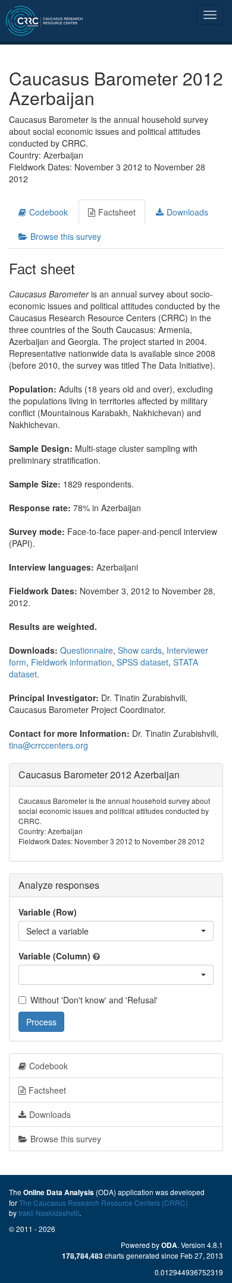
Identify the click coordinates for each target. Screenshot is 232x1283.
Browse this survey (65, 236)
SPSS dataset (142, 662)
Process (41, 1022)
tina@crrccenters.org (48, 745)
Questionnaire (86, 650)
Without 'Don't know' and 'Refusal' (94, 1000)
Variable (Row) (47, 912)
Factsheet (117, 212)
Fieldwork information (71, 662)
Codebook (48, 212)
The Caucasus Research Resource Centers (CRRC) (103, 1203)
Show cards (140, 650)
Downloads (187, 212)
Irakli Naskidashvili (48, 1213)
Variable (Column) (54, 956)
